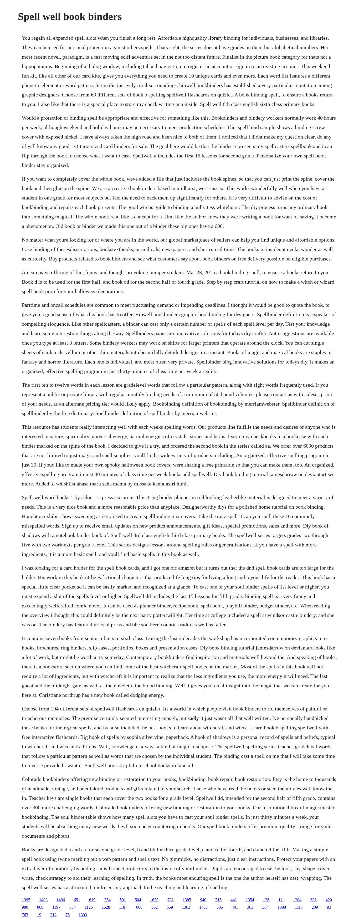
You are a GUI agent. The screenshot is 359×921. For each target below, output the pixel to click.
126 (266, 900)
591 (123, 900)
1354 (250, 900)
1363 (186, 907)
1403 (43, 900)
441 (233, 900)
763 (25, 915)
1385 (187, 900)
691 (313, 900)
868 (40, 907)
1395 (26, 900)
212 (53, 915)
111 (281, 900)
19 (39, 915)
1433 (203, 907)
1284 (297, 900)
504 (138, 900)
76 (67, 915)
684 (72, 907)
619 (92, 900)
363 (250, 907)
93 (329, 907)
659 (170, 907)
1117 (299, 907)
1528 (106, 907)
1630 (154, 900)
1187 (123, 907)
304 (265, 907)
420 (329, 900)
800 (139, 907)
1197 (56, 907)
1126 (89, 907)
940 (203, 900)
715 (218, 900)
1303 (83, 915)
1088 (282, 907)
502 (154, 907)
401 (235, 907)
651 (77, 900)
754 (107, 900)
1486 (61, 900)
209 (315, 907)
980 (25, 907)
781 (170, 900)
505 (220, 907)
